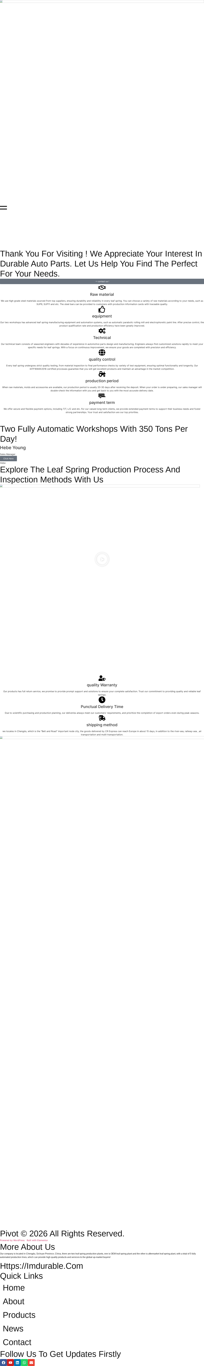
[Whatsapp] (24, 1362)
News (13, 1328)
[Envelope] (31, 1362)
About (13, 1301)
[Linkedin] (17, 1362)
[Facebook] (3, 1362)
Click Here (8, 458)
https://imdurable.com (41, 1266)
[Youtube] (10, 1362)
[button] (102, 559)
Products (19, 1315)
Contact (17, 1342)
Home (14, 1287)
